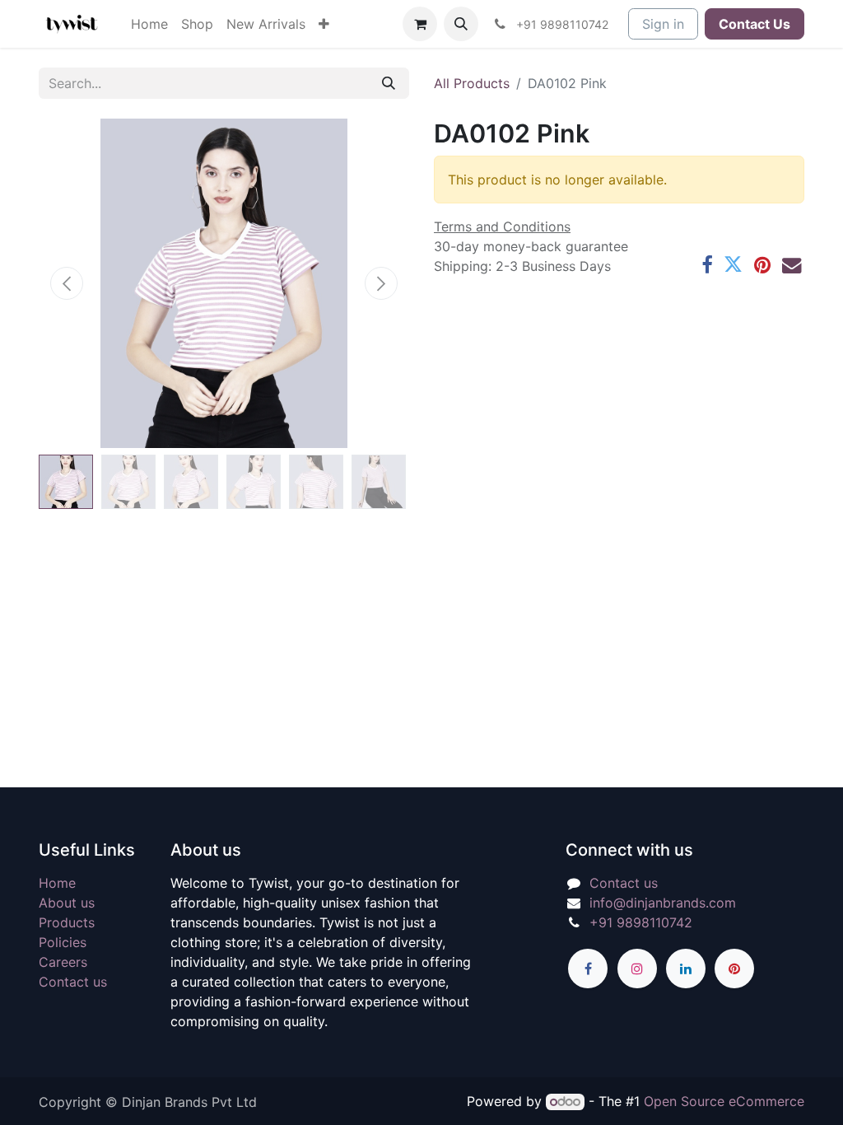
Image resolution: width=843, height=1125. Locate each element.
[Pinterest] (762, 264)
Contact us (73, 981)
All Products (472, 83)
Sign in (663, 24)
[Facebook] (706, 264)
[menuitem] (149, 23)
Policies (62, 942)
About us (67, 902)
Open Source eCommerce (724, 1101)
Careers (63, 962)
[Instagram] (637, 968)
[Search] (388, 83)
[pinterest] (734, 968)
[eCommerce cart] (420, 24)
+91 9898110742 (640, 922)
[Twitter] (733, 264)
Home (57, 883)
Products (67, 922)
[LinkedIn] (686, 968)
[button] (461, 24)
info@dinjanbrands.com (662, 902)
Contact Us (754, 24)
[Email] (791, 264)
